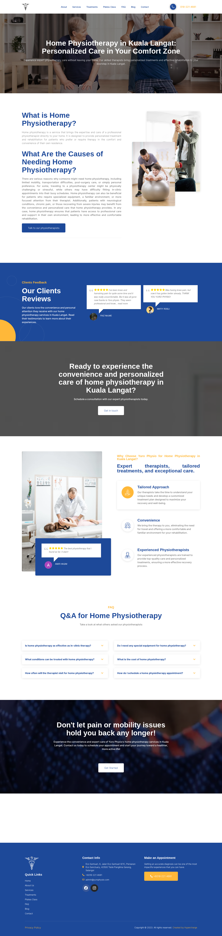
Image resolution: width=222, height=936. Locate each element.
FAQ (123, 7)
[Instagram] (94, 888)
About (64, 7)
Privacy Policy (33, 927)
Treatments (92, 7)
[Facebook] (86, 888)
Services (76, 7)
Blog (133, 7)
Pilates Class (109, 7)
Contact (145, 7)
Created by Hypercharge (185, 927)
